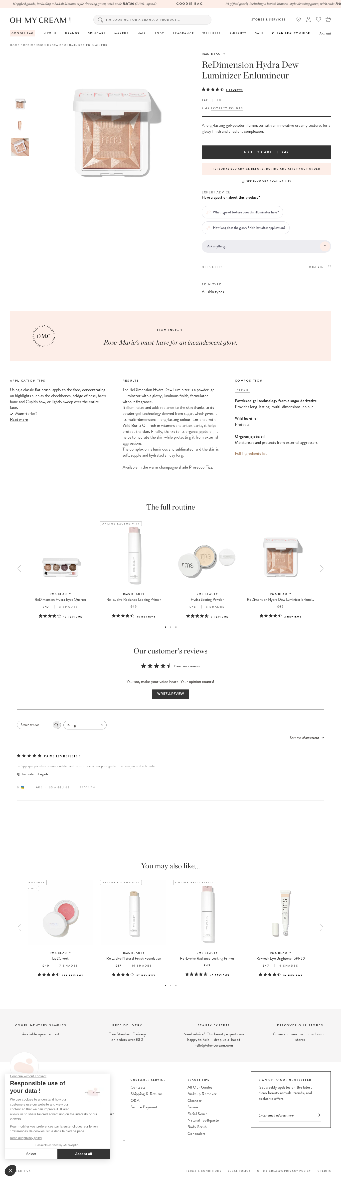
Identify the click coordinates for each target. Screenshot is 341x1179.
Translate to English (34, 774)
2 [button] (170, 627)
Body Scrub (197, 1127)
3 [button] (175, 627)
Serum (192, 1107)
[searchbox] (34, 725)
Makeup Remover (201, 1094)
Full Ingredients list (251, 453)
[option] (20, 103)
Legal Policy (239, 1171)
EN (20, 1171)
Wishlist (317, 267)
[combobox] (85, 725)
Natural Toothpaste (203, 1120)
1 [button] (165, 627)
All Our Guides (199, 1087)
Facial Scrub (197, 1114)
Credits (324, 1171)
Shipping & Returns (147, 1094)
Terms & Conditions (203, 1171)
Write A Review (170, 693)
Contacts (138, 1087)
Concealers (196, 1133)
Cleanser (194, 1100)
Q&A (135, 1100)
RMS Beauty (214, 53)
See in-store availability (269, 181)
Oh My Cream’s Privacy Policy (284, 1171)
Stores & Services (268, 19)
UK (28, 1171)
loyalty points (227, 108)
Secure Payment (144, 1107)
